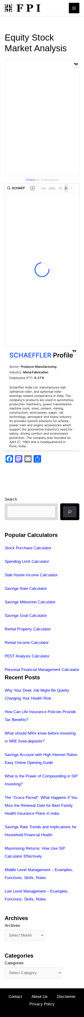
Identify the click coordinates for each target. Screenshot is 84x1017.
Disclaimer (66, 996)
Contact (15, 996)
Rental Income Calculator (27, 642)
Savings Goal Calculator (26, 615)
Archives (12, 925)
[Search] (69, 511)
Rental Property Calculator (28, 629)
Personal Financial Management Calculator (42, 669)
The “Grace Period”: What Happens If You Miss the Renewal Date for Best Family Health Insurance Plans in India (41, 805)
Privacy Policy (42, 1004)
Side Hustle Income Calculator (31, 575)
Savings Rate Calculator (26, 588)
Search (11, 499)
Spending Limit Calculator (27, 561)
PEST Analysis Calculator (27, 656)
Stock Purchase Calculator (28, 548)
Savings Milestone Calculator (30, 602)
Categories (14, 963)
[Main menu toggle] (74, 8)
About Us (40, 996)
